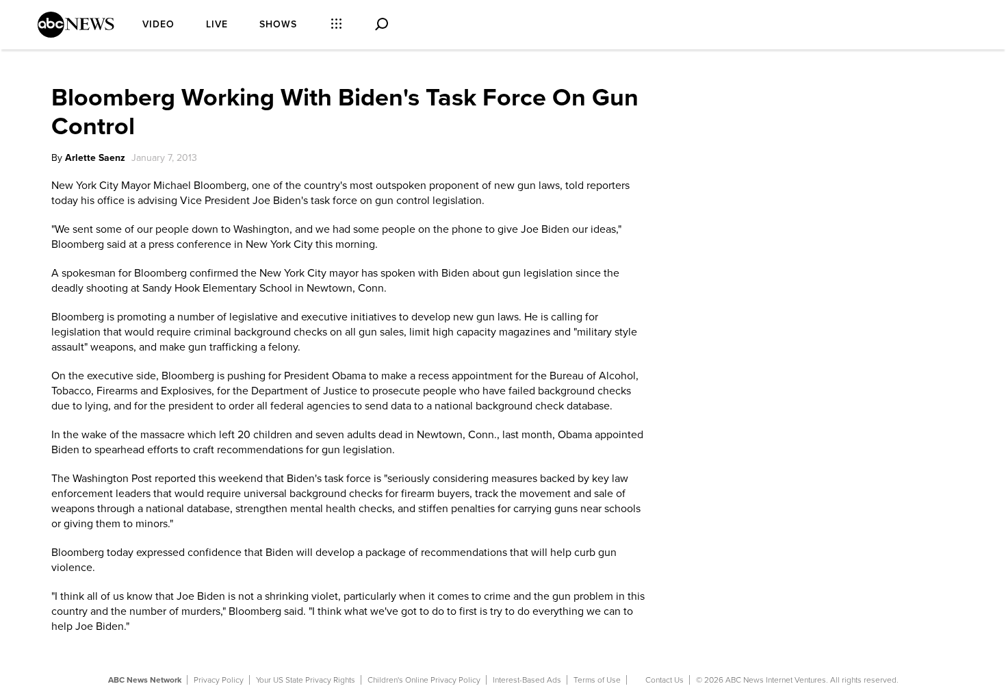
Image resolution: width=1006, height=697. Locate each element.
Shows (278, 24)
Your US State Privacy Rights (305, 680)
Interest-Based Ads (527, 680)
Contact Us (664, 680)
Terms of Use (597, 680)
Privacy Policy (219, 680)
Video (158, 24)
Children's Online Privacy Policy (423, 680)
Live (217, 24)
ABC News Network (144, 680)
